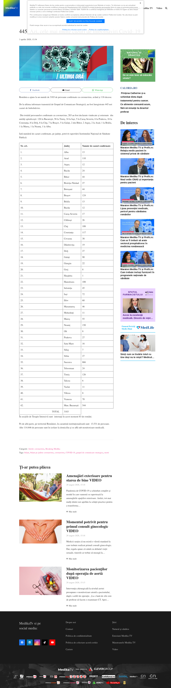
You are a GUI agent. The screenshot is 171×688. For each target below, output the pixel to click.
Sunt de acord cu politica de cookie (85, 21)
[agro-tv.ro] (98, 682)
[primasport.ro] (73, 676)
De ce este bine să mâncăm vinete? (137, 76)
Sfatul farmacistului (133, 293)
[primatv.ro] (16, 676)
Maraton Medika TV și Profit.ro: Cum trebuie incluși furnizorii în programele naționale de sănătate (137, 274)
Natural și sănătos (120, 629)
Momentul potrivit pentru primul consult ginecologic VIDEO (87, 526)
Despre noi (71, 622)
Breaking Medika (52, 448)
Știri (114, 622)
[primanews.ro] (43, 676)
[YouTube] (52, 642)
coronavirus (60, 452)
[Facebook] (22, 642)
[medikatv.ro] (134, 676)
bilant (26, 452)
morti (106, 452)
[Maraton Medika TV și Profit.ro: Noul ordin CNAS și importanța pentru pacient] (137, 166)
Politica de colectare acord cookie (82, 642)
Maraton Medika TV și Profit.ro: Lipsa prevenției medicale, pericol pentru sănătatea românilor (137, 210)
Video (115, 649)
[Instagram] (37, 642)
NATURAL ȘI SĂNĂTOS (134, 53)
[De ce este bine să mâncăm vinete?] (138, 65)
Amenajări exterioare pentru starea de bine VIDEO (89, 478)
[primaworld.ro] (87, 682)
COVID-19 (70, 452)
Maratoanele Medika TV (124, 642)
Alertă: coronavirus (36, 448)
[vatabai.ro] (125, 683)
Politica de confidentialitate (79, 635)
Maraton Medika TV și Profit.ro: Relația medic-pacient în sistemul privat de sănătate (137, 150)
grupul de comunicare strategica (89, 452)
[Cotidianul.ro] (109, 676)
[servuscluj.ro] (114, 682)
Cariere (69, 649)
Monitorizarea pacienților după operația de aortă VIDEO (86, 573)
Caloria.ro (128, 88)
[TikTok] (45, 642)
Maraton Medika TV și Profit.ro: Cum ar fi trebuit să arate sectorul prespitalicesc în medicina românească (137, 242)
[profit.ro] (94, 676)
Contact (69, 629)
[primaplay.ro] (54, 676)
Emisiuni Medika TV (122, 635)
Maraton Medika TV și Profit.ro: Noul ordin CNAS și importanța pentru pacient (137, 179)
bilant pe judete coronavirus (42, 452)
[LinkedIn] (30, 642)
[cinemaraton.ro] (144, 676)
